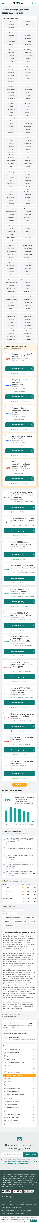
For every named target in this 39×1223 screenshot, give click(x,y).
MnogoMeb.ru (11, 109)
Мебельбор (11, 257)
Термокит (28, 322)
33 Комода (11, 24)
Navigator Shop (11, 118)
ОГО (11, 274)
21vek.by (28, 21)
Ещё (28, 220)
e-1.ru (11, 61)
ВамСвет (11, 191)
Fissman (11, 67)
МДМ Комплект (27, 248)
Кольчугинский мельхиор (28, 226)
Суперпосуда (27, 316)
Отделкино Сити (27, 277)
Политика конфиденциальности (11, 1207)
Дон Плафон (27, 214)
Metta (11, 106)
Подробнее (25, 373)
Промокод (4, 1014)
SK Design (28, 146)
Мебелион (28, 251)
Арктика (11, 186)
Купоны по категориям (15, 1014)
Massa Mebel (27, 101)
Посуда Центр (11, 288)
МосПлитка (28, 268)
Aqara (27, 30)
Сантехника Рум (11, 296)
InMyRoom (11, 86)
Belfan (11, 38)
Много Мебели (11, 265)
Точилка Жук (11, 331)
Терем (11, 322)
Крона (11, 228)
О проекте (4, 1202)
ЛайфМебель (11, 231)
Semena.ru (28, 140)
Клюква (11, 226)
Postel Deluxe (27, 126)
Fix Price (28, 67)
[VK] (2, 1197)
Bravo (27, 47)
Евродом (11, 220)
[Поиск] (32, 3)
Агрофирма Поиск (11, 174)
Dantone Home (28, 55)
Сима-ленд (28, 305)
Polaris (11, 126)
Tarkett (11, 155)
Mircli (27, 106)
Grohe (27, 75)
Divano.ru (27, 58)
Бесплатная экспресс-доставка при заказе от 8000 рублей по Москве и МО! (22, 639)
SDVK (11, 140)
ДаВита (28, 203)
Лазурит (28, 228)
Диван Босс (28, 206)
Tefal (28, 155)
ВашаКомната (28, 191)
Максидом (11, 240)
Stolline (28, 149)
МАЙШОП (27, 237)
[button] (8, 358)
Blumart (11, 44)
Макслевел (28, 240)
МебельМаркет (28, 257)
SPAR (11, 149)
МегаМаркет (11, 260)
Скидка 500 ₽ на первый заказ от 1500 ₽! (22, 355)
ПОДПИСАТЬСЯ (31, 1154)
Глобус (28, 200)
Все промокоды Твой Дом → (17, 546)
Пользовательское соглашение (26, 1205)
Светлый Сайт (28, 302)
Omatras (28, 120)
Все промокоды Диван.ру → (17, 499)
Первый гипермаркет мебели (28, 280)
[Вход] (36, 3)
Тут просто (11, 333)
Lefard (28, 95)
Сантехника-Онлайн (11, 299)
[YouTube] (10, 1197)
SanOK (28, 135)
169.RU (11, 21)
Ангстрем (27, 183)
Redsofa (28, 129)
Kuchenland (11, 92)
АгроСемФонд (28, 172)
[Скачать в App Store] (6, 1191)
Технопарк (11, 325)
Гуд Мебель (11, 203)
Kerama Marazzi (11, 89)
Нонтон (28, 271)
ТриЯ (27, 331)
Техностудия (27, 325)
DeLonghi (11, 58)
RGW (11, 135)
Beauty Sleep (27, 35)
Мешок (11, 262)
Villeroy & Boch (11, 160)
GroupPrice (11, 78)
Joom (27, 86)
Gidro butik (28, 72)
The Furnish (11, 157)
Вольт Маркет (11, 197)
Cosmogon (11, 52)
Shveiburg (11, 146)
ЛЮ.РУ (28, 234)
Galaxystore (11, 69)
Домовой (11, 214)
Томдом (11, 328)
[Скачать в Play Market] (18, 1191)
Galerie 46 (27, 69)
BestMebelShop (11, 41)
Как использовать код (17, 1202)
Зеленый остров (27, 223)
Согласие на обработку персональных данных (16, 1210)
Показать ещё (19, 784)
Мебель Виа (11, 254)
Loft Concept (11, 98)
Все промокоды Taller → (16, 718)
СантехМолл (27, 294)
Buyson (11, 49)
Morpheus (27, 112)
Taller (27, 152)
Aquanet (11, 33)
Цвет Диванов (11, 336)
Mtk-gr (28, 115)
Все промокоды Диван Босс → (18, 765)
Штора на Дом (11, 339)
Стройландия (11, 316)
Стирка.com (28, 311)
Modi (28, 109)
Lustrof (28, 98)
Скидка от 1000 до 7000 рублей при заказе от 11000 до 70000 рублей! (21, 664)
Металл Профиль (28, 260)
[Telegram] (6, 1197)
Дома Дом (28, 211)
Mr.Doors (11, 115)
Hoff (28, 81)
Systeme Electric (11, 152)
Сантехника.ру (28, 299)
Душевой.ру (11, 217)
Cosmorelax (28, 52)
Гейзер (11, 200)
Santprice (11, 138)
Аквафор (11, 177)
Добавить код (19, 1213)
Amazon (11, 30)
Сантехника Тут (28, 296)
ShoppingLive (27, 143)
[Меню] (3, 3)
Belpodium (28, 38)
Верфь (11, 194)
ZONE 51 (28, 169)
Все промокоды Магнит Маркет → (21, 358)
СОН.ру (11, 308)
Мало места (11, 243)
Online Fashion (28, 123)
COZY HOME (11, 55)
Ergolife (28, 61)
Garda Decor (11, 72)
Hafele (28, 78)
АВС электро (11, 172)
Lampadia (11, 95)
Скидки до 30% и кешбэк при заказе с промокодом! (22, 382)
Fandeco (28, 64)
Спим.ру (11, 311)
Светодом (11, 305)
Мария (28, 243)
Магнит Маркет (11, 237)
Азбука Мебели (28, 174)
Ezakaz (11, 64)
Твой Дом (28, 319)
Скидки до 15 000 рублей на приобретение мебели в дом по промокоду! (22, 495)
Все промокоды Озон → (18, 386)
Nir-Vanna (11, 120)
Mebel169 (27, 103)
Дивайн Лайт (11, 206)
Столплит (11, 314)
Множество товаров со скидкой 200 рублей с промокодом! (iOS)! (21, 464)
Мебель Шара (28, 254)
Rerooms (28, 132)
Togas (27, 157)
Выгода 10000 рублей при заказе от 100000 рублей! (20, 543)
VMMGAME (28, 160)
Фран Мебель (28, 333)
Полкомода (11, 285)
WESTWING (11, 163)
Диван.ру (11, 209)
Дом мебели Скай (11, 211)
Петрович (27, 282)
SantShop (27, 138)
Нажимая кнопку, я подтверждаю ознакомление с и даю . (20, 1161)
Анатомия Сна (11, 183)
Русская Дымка (11, 291)
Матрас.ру (11, 248)
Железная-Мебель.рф (11, 223)
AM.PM (28, 27)
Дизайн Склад (28, 209)
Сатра (11, 302)
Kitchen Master (28, 89)
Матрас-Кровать (27, 245)
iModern (28, 84)
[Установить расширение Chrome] (29, 1191)
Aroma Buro (28, 33)
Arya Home (11, 35)
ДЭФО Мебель (28, 217)
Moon (11, 112)
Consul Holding (28, 49)
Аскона (28, 186)
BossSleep (28, 44)
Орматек (11, 277)
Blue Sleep (28, 41)
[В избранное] (6, 353)
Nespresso (28, 118)
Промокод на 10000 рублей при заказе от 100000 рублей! (22, 567)
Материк (11, 245)
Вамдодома (28, 189)
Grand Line (11, 75)
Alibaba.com (11, 27)
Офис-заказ (11, 280)
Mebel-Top (11, 103)
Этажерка (28, 339)
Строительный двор (27, 314)
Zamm (28, 166)
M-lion (11, 101)
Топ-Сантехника (27, 328)
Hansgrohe (11, 81)
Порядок (27, 285)
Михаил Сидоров (14, 1037)
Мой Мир (11, 268)
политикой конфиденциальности (15, 1161)
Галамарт (27, 197)
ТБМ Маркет (11, 319)
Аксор (11, 180)
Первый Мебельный (11, 282)
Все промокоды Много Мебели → (18, 741)
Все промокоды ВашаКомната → (18, 668)
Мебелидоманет (11, 251)
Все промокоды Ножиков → (17, 522)
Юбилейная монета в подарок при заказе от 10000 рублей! (22, 519)
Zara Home (11, 169)
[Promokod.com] (18, 3)
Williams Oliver (28, 163)
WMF (11, 166)
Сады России (28, 291)
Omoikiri (11, 123)
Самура (11, 294)
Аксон (28, 177)
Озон (27, 274)
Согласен (33, 1221)
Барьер (11, 189)
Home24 (11, 84)
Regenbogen (11, 132)
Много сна (28, 265)
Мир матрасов (28, 262)
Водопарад (28, 194)
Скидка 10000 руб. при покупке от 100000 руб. (19, 590)
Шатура (28, 336)
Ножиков (11, 271)
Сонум (28, 308)
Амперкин (28, 180)
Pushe (11, 129)
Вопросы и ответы (7, 1205)
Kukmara (28, 92)
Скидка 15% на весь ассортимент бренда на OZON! (21, 410)
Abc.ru (27, 24)
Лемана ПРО (27, 231)
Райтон (28, 288)
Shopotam (11, 143)
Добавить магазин (7, 1213)
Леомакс (11, 234)
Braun (11, 47)
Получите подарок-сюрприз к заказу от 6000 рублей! (22, 715)
